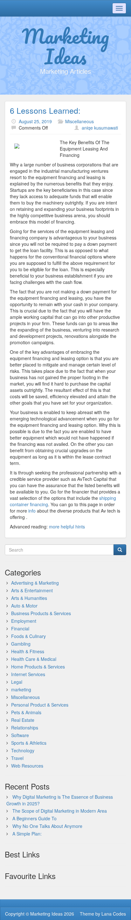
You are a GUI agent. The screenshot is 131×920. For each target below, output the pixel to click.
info (31, 510)
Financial (20, 628)
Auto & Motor (24, 605)
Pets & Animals (26, 712)
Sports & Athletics (28, 743)
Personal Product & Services (39, 705)
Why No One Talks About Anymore (47, 826)
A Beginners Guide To (34, 818)
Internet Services (28, 674)
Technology (22, 750)
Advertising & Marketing (35, 583)
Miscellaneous (79, 121)
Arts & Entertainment (32, 590)
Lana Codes (113, 913)
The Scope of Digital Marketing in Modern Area (59, 811)
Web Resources (27, 765)
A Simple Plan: (27, 833)
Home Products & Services (38, 666)
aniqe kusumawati (100, 127)
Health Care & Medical (33, 659)
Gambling (21, 644)
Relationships (24, 727)
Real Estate (22, 720)
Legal (16, 682)
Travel (17, 758)
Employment (23, 621)
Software (20, 735)
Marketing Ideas (65, 46)
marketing (21, 689)
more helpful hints (67, 526)
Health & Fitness (27, 651)
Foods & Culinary (28, 636)
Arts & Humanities (29, 598)
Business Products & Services (41, 613)
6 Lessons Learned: (45, 110)
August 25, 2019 (35, 121)
